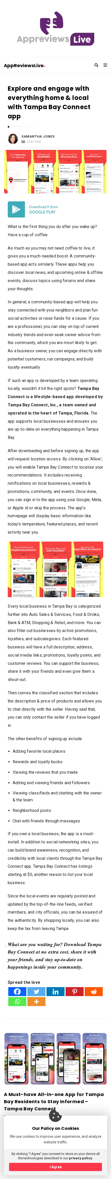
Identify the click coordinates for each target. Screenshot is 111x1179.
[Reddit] (94, 991)
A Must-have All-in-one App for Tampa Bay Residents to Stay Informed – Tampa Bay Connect (54, 1101)
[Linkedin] (55, 991)
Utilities (34, 141)
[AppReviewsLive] (55, 28)
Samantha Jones (37, 136)
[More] (36, 1001)
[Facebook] (17, 991)
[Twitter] (36, 991)
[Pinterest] (75, 991)
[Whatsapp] (17, 1001)
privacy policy (80, 1158)
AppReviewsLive (24, 65)
